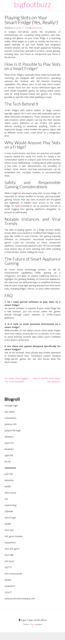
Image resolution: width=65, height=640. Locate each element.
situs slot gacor (12, 548)
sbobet (8, 579)
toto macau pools (13, 573)
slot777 (8, 567)
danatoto (9, 436)
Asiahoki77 (10, 586)
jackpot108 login (13, 430)
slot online (10, 411)
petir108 (9, 474)
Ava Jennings (37, 28)
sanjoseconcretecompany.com (20, 598)
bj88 (17, 205)
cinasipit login (11, 405)
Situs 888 (9, 554)
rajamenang (10, 505)
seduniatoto (10, 418)
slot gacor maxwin (14, 536)
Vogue (32, 624)
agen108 (9, 455)
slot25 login (10, 517)
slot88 (8, 486)
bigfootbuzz (32, 4)
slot (6, 498)
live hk (8, 461)
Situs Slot (9, 530)
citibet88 (9, 511)
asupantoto (10, 542)
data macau (10, 492)
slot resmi (9, 561)
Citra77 (8, 592)
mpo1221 (9, 442)
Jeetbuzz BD (11, 424)
